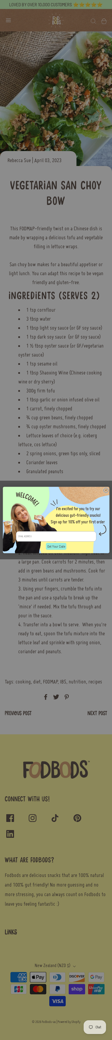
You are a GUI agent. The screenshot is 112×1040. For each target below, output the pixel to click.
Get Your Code (56, 546)
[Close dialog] (105, 490)
